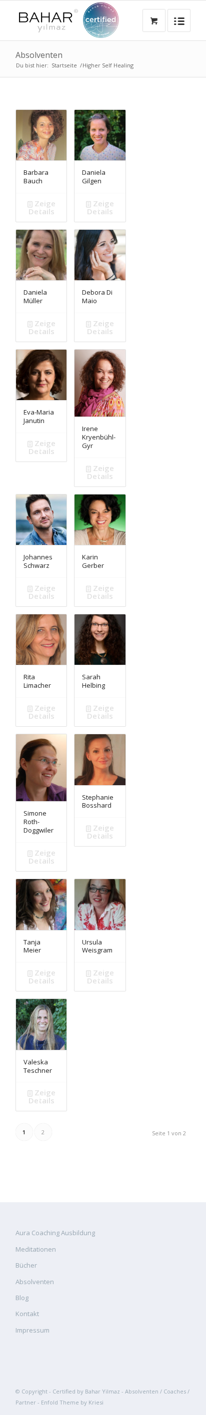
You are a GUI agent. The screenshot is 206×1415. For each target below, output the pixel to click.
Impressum (33, 1330)
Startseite (64, 65)
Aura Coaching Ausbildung (55, 1232)
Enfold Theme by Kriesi (72, 1402)
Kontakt (27, 1313)
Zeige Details (42, 207)
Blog (22, 1297)
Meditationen (36, 1249)
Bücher (26, 1265)
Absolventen (39, 54)
